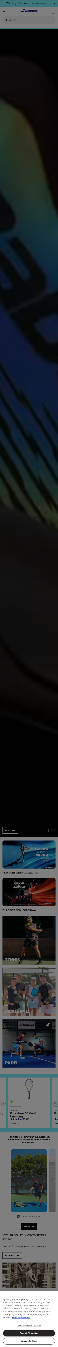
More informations (21, 1317)
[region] (29, 1319)
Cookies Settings (29, 1341)
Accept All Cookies (29, 1333)
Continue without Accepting (29, 1326)
